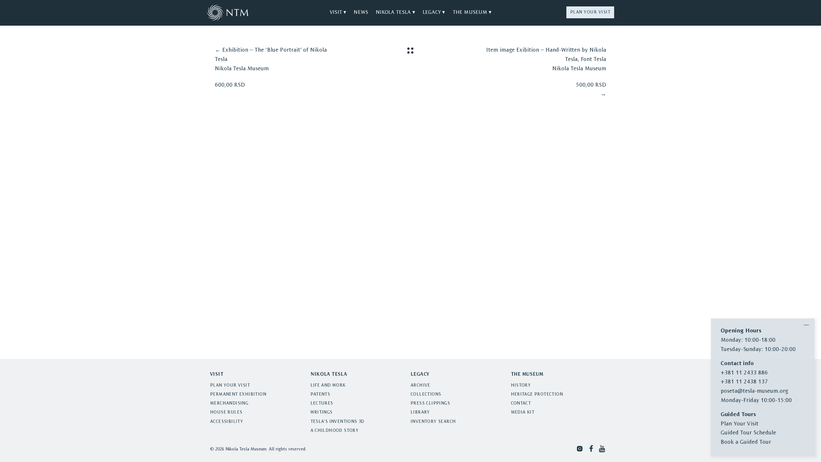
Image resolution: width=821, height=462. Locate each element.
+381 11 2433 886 (744, 373)
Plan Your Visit (590, 12)
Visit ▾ (338, 12)
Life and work (328, 385)
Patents (320, 394)
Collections (425, 394)
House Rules (226, 412)
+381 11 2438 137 (744, 382)
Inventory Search (433, 422)
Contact (521, 403)
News (361, 12)
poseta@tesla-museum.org (754, 391)
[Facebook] (591, 448)
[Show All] (410, 50)
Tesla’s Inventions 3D (337, 422)
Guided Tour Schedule (748, 433)
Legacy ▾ (434, 12)
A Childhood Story (334, 431)
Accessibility (226, 422)
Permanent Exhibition (238, 394)
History (521, 385)
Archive (420, 385)
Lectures (321, 403)
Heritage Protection (537, 394)
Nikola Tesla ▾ (395, 12)
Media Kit (523, 412)
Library (420, 412)
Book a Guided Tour (746, 442)
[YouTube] (602, 448)
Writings (321, 412)
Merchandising (229, 403)
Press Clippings (430, 403)
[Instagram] (579, 448)
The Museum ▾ (472, 12)
